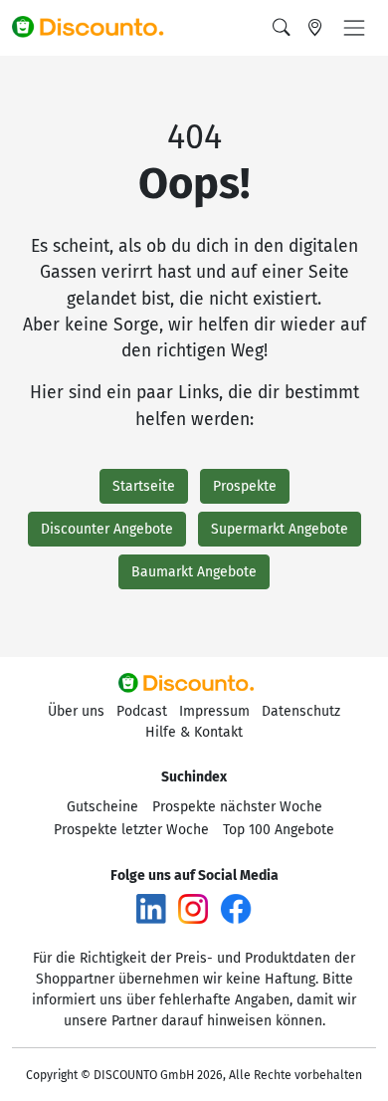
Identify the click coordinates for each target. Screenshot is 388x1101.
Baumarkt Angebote (194, 571)
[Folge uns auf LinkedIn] (151, 908)
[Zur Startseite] (96, 28)
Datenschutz (301, 711)
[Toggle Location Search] (315, 28)
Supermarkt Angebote (279, 529)
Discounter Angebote (107, 529)
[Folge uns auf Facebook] (236, 908)
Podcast (141, 711)
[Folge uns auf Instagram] (193, 908)
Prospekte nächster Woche (237, 806)
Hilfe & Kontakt (194, 732)
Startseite (143, 486)
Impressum (214, 711)
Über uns (76, 711)
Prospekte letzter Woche (131, 829)
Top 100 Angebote (278, 829)
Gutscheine (102, 806)
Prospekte (245, 486)
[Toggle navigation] (354, 28)
